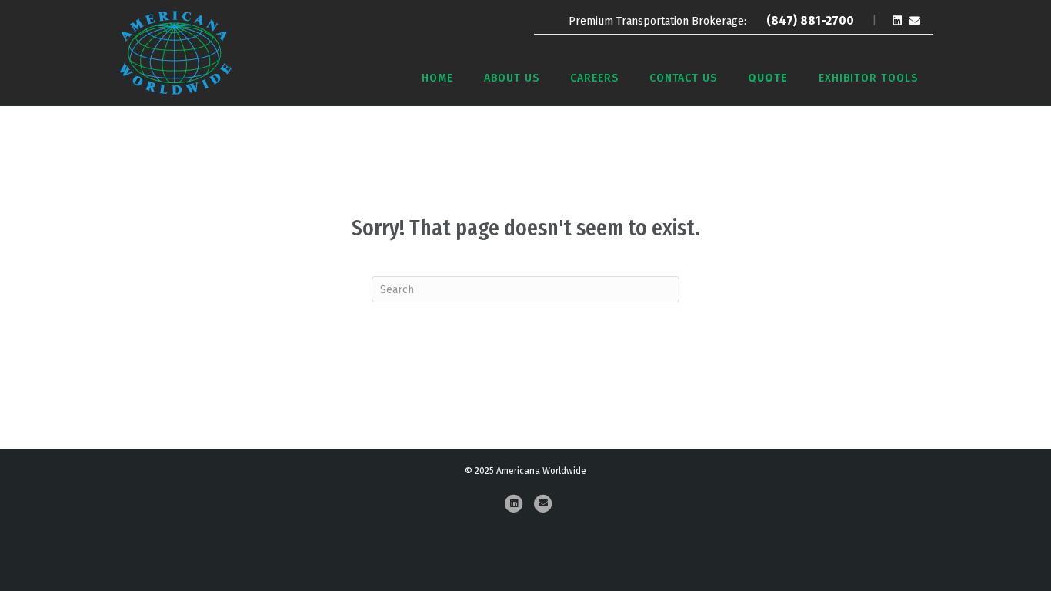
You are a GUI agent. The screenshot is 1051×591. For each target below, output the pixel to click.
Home (437, 78)
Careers (594, 78)
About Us (511, 78)
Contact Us (683, 78)
